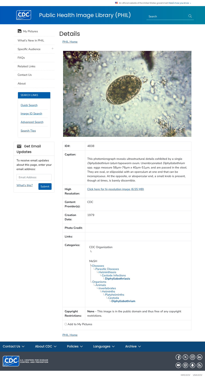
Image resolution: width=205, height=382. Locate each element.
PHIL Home (70, 42)
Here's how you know (179, 3)
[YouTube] (178, 365)
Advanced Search (32, 122)
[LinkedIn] (199, 357)
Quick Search (29, 105)
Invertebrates (107, 288)
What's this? (24, 185)
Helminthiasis (107, 272)
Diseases (98, 266)
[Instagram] (192, 357)
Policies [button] (73, 346)
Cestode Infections (114, 275)
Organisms (99, 282)
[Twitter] (185, 357)
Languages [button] (102, 346)
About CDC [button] (44, 346)
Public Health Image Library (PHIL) (85, 15)
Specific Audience (29, 49)
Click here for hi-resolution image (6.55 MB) (115, 189)
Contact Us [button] (12, 346)
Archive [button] (131, 346)
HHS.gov (185, 375)
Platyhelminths (114, 295)
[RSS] (199, 365)
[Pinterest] (185, 365)
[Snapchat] (192, 365)
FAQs (21, 58)
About (22, 83)
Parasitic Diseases (107, 269)
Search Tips (28, 131)
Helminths (108, 291)
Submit (45, 186)
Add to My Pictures (79, 324)
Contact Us (25, 75)
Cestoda (113, 298)
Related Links (26, 66)
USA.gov (197, 375)
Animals (100, 285)
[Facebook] (178, 357)
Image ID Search (31, 113)
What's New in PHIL (31, 40)
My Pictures (29, 31)
